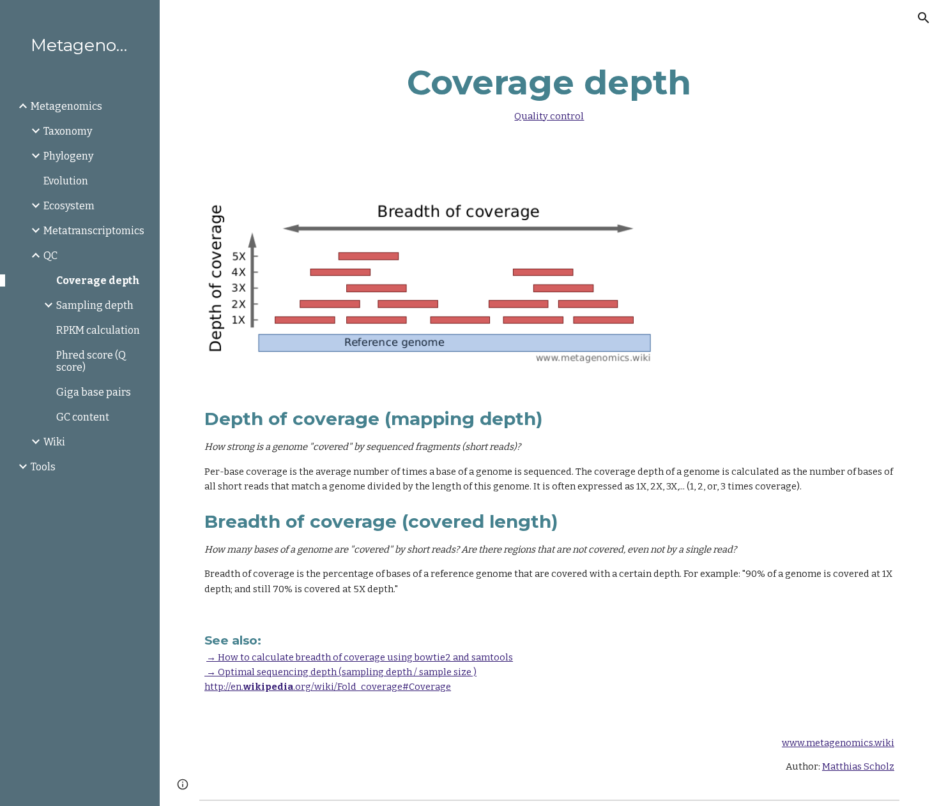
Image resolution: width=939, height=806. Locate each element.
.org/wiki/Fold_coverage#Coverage (372, 686)
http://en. (223, 686)
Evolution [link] (65, 181)
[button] (923, 18)
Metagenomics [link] (66, 106)
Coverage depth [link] (98, 280)
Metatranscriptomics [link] (93, 231)
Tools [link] (43, 467)
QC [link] (50, 256)
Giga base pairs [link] (93, 392)
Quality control (549, 116)
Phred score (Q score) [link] (91, 361)
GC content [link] (82, 417)
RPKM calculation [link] (98, 330)
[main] (549, 90)
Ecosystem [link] (69, 206)
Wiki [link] (54, 442)
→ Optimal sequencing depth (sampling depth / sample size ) (340, 672)
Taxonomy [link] (67, 131)
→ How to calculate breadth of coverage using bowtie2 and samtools (359, 657)
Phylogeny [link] (68, 156)
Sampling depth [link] (95, 305)
